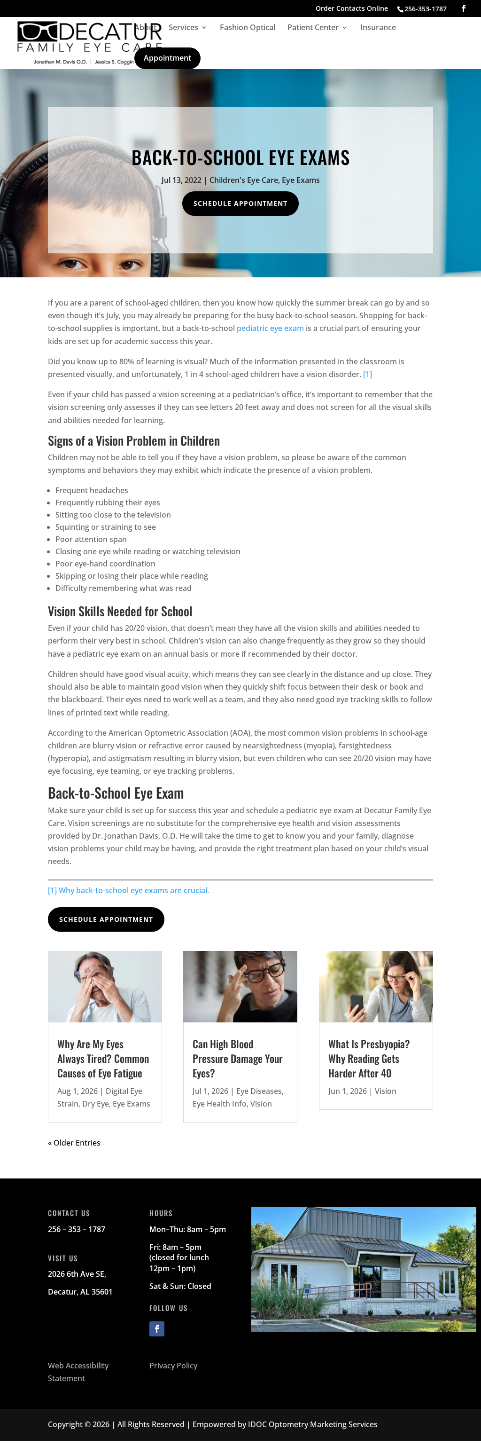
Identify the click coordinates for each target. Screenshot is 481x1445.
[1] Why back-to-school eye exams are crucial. (128, 890)
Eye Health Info (220, 1104)
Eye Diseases (259, 1091)
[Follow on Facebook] (156, 1328)
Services (183, 28)
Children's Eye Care (243, 180)
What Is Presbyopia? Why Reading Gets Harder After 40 (369, 1058)
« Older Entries (74, 1143)
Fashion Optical (247, 28)
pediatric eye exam (270, 328)
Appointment (167, 58)
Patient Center (313, 28)
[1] (367, 374)
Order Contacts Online (352, 9)
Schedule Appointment (240, 203)
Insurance (378, 28)
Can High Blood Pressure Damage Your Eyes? (238, 1058)
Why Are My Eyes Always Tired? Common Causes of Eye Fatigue (103, 1058)
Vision (261, 1104)
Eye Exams (301, 180)
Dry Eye (95, 1104)
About (145, 28)
